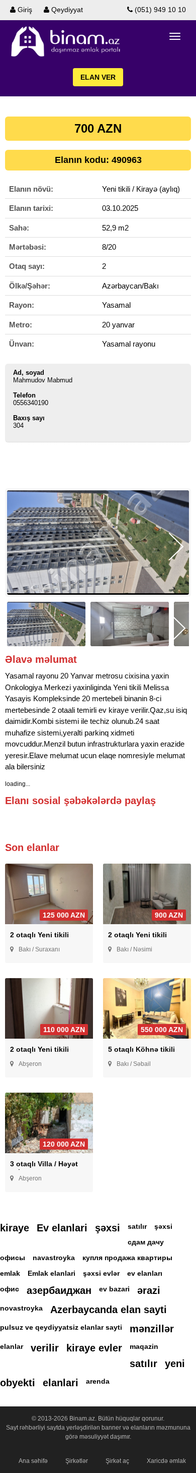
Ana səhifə (33, 1460)
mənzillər (152, 1328)
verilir (45, 1347)
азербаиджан (59, 1290)
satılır (137, 1226)
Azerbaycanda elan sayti (108, 1309)
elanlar (11, 1346)
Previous (20, 546)
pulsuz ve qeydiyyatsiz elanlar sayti (61, 1327)
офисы (12, 1258)
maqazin (144, 1346)
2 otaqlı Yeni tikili (39, 935)
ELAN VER (98, 77)
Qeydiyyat (66, 10)
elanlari (60, 1382)
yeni (175, 1363)
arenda (98, 1381)
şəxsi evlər (101, 1273)
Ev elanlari (62, 1227)
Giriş (24, 10)
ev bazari (114, 1289)
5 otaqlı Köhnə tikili (141, 1049)
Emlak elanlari (51, 1273)
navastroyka (54, 1258)
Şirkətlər (76, 1460)
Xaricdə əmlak (166, 1460)
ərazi (148, 1290)
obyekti (17, 1382)
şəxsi (107, 1227)
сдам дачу (146, 1242)
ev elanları (144, 1273)
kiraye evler (94, 1347)
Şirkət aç (117, 1460)
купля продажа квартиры (127, 1258)
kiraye (14, 1227)
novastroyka (21, 1308)
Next (176, 546)
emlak (10, 1273)
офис (9, 1289)
